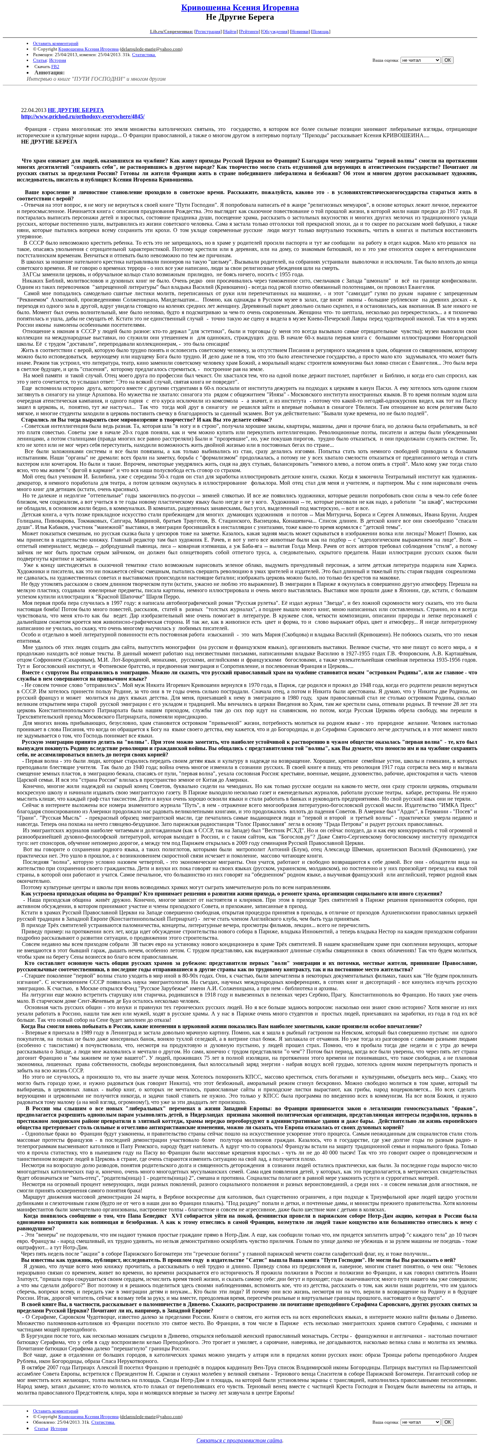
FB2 (55, 66)
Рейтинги (249, 31)
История (57, 60)
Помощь (320, 31)
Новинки (300, 31)
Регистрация (208, 31)
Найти (230, 31)
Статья (40, 60)
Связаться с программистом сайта (239, 1440)
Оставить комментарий (55, 43)
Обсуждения (274, 31)
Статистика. (144, 54)
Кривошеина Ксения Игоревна (240, 7)
